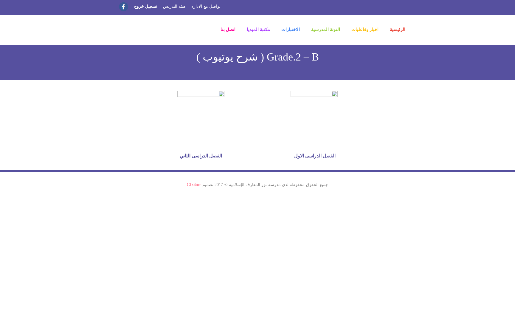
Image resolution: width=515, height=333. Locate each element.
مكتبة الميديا (258, 29)
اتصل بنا (228, 29)
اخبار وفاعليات (365, 29)
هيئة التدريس (174, 6)
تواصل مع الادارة (205, 6)
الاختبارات (290, 29)
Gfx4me (194, 184)
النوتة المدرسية (325, 29)
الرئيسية (397, 29)
